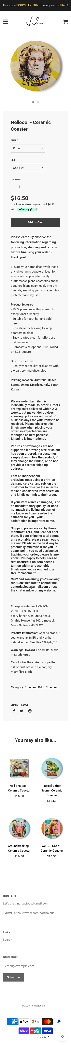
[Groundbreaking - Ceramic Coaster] (19, 828)
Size (13, 160)
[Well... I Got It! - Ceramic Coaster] (51, 828)
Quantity (16, 179)
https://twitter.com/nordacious (34, 913)
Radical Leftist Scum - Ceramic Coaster (51, 790)
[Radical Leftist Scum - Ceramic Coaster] (51, 768)
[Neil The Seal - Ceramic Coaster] (19, 768)
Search (7, 939)
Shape (14, 140)
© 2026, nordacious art (34, 1005)
